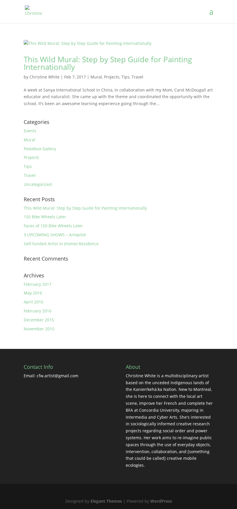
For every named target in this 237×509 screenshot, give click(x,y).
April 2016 (33, 302)
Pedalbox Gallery (40, 148)
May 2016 (33, 293)
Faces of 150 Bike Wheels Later (53, 225)
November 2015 (39, 329)
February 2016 (37, 311)
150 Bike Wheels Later (45, 216)
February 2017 (37, 284)
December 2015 (39, 320)
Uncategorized (38, 184)
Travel (137, 77)
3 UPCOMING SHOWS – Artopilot (55, 234)
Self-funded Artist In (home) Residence (61, 243)
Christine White (44, 77)
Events (30, 130)
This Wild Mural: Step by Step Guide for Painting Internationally (108, 63)
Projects (111, 77)
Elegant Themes (106, 501)
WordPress (161, 501)
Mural (96, 77)
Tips (125, 77)
